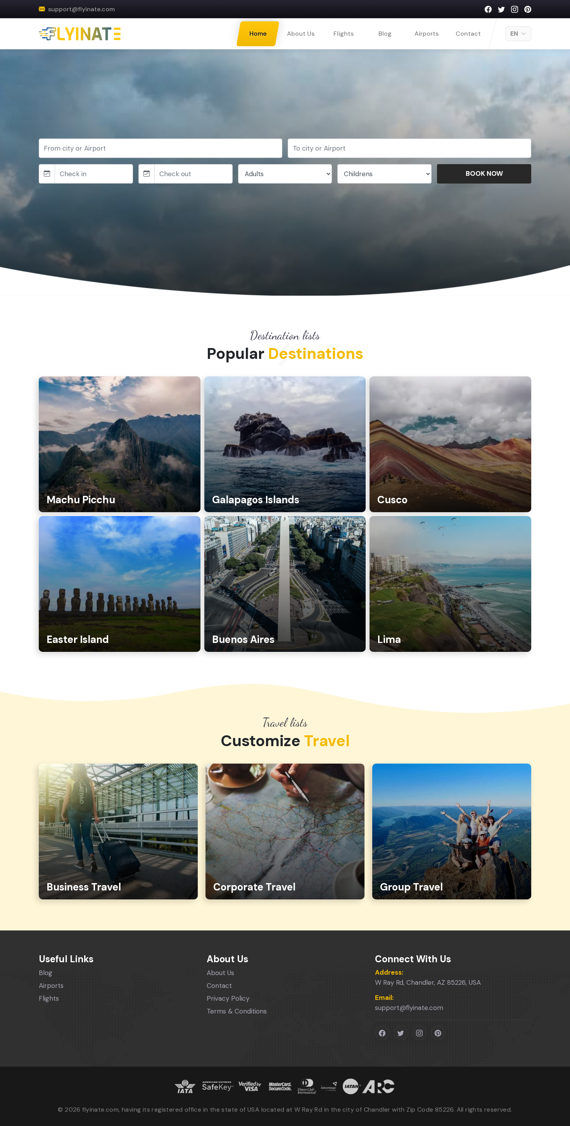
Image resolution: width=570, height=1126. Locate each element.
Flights (343, 33)
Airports (427, 33)
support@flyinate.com (81, 9)
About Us (300, 33)
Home (257, 33)
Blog (385, 33)
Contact (468, 33)
